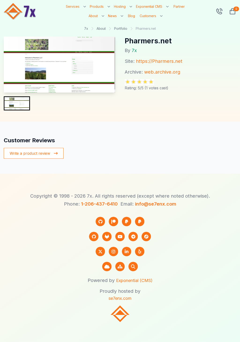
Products (97, 6)
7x (86, 28)
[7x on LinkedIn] (126, 251)
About (93, 16)
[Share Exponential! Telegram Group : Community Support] (133, 236)
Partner (179, 6)
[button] (230, 11)
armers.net (170, 61)
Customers (148, 16)
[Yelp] (139, 251)
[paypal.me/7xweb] (126, 221)
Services (72, 6)
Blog (131, 16)
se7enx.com (120, 298)
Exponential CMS (149, 6)
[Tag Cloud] (107, 266)
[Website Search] (133, 266)
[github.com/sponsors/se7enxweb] (100, 221)
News (112, 16)
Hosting (120, 6)
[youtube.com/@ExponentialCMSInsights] (120, 236)
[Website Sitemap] (120, 266)
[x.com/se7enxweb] (100, 251)
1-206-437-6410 (99, 204)
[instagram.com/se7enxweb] (113, 251)
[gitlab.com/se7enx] (107, 236)
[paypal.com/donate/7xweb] (139, 221)
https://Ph (147, 61)
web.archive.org (162, 72)
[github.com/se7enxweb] (93, 236)
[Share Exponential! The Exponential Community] (146, 236)
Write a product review (30, 153)
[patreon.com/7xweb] (113, 221)
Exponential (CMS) (134, 280)
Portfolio (120, 28)
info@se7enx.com (155, 204)
